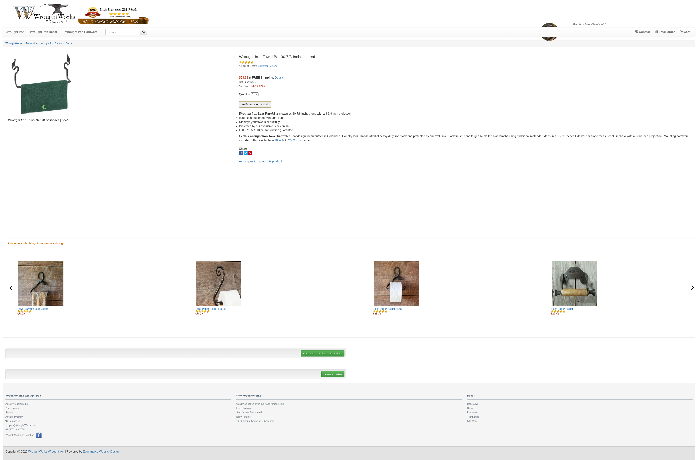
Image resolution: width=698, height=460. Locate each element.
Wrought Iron (15, 32)
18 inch (279, 140)
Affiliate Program (14, 416)
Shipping (246, 408)
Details (279, 77)
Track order (666, 31)
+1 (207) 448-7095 (15, 429)
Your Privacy (12, 408)
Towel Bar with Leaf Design (33, 308)
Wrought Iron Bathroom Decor (56, 43)
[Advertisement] (114, 197)
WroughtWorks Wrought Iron (46, 451)
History (471, 408)
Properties (472, 412)
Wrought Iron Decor (44, 31)
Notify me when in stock (255, 104)
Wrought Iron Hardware (81, 31)
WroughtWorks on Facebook (20, 435)
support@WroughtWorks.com (20, 425)
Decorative (31, 43)
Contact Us (14, 421)
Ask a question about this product (260, 161)
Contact (644, 31)
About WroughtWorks (16, 404)
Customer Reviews (268, 66)
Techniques (473, 416)
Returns (9, 412)
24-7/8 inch (295, 140)
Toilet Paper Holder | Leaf (387, 308)
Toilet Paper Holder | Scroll (210, 308)
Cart (686, 31)
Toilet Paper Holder (562, 308)
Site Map (472, 421)
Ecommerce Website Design (101, 451)
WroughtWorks (13, 43)
